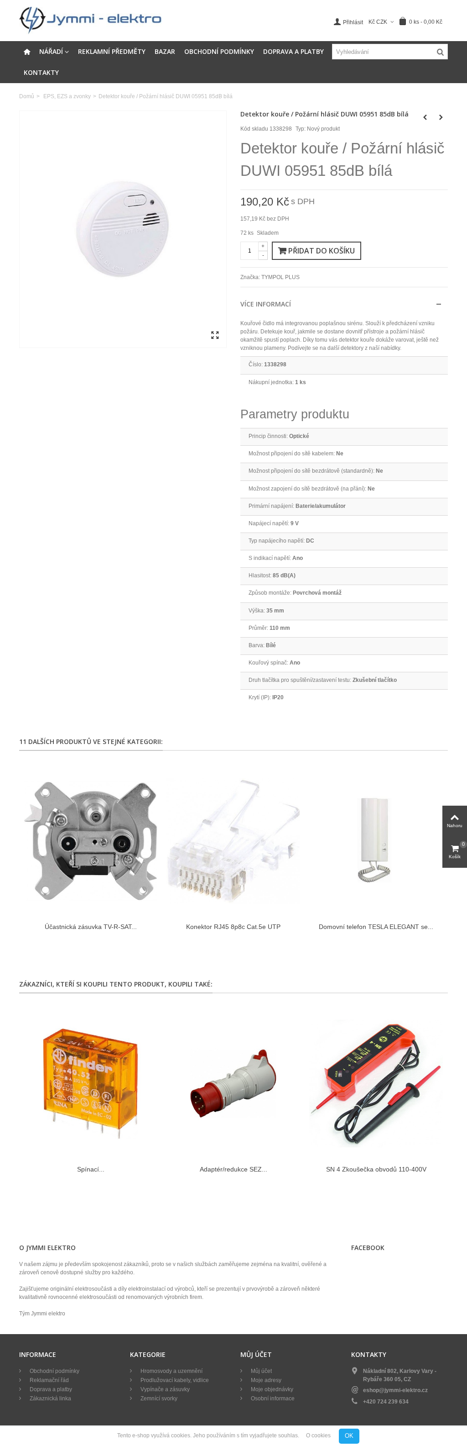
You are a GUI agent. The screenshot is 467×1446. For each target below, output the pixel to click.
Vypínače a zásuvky (164, 1389)
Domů (26, 96)
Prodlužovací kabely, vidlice (174, 1380)
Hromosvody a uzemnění (170, 1371)
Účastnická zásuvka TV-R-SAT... (91, 926)
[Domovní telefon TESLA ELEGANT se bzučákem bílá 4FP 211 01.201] (376, 841)
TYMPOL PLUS (280, 277)
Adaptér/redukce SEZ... (233, 1169)
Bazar (165, 51)
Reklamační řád (48, 1380)
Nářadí (51, 51)
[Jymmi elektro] (90, 20)
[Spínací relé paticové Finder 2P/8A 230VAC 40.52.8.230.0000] (90, 1083)
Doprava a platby (293, 51)
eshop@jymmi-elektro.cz (395, 1390)
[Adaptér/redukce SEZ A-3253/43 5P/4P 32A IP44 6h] (233, 1083)
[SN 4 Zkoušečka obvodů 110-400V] (376, 1083)
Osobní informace (272, 1398)
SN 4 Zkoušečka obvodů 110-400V (376, 1169)
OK (349, 1435)
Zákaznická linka (49, 1398)
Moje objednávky (271, 1389)
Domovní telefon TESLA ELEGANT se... (376, 926)
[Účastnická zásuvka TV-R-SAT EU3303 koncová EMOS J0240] (90, 841)
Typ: (301, 129)
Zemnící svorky (158, 1398)
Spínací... (90, 1169)
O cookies (318, 1436)
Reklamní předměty (111, 51)
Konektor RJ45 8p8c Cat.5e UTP (233, 926)
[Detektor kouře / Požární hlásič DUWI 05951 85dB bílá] (123, 229)
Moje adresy (265, 1380)
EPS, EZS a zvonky (67, 96)
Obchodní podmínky (219, 51)
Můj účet (260, 1371)
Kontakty (41, 72)
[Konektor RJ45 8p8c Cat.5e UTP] (233, 841)
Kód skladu (254, 129)
